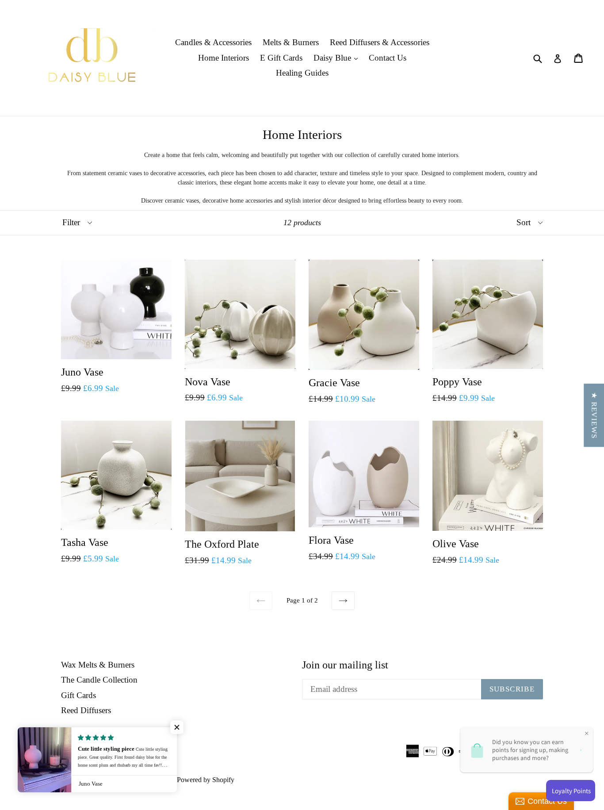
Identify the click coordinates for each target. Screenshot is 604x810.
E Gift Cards (281, 57)
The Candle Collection (99, 679)
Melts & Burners (291, 42)
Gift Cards (78, 695)
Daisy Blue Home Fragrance (126, 779)
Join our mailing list (345, 665)
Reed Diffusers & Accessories (379, 42)
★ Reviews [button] (594, 415)
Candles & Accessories (213, 42)
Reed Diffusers (86, 710)
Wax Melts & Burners (97, 664)
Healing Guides (302, 72)
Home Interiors (223, 57)
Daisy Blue (337, 57)
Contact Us (387, 57)
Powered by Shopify (205, 779)
